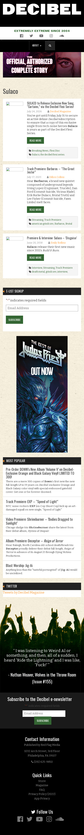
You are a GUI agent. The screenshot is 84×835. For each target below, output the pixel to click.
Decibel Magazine (60, 111)
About (35, 45)
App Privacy (42, 798)
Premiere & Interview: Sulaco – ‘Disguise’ (52, 238)
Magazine (42, 785)
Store (42, 781)
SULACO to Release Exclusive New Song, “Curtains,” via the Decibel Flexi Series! (50, 105)
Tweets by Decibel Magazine (23, 592)
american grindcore (43, 223)
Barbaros (59, 223)
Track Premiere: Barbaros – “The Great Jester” (50, 170)
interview (62, 271)
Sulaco (35, 154)
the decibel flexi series (52, 154)
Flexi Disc (54, 150)
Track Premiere (52, 220)
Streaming (37, 220)
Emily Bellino (58, 242)
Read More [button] (35, 140)
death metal (38, 271)
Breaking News (40, 150)
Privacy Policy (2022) (42, 794)
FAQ (42, 789)
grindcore (51, 271)
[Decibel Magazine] (42, 8)
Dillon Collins (56, 177)
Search (51, 49)
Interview (37, 267)
